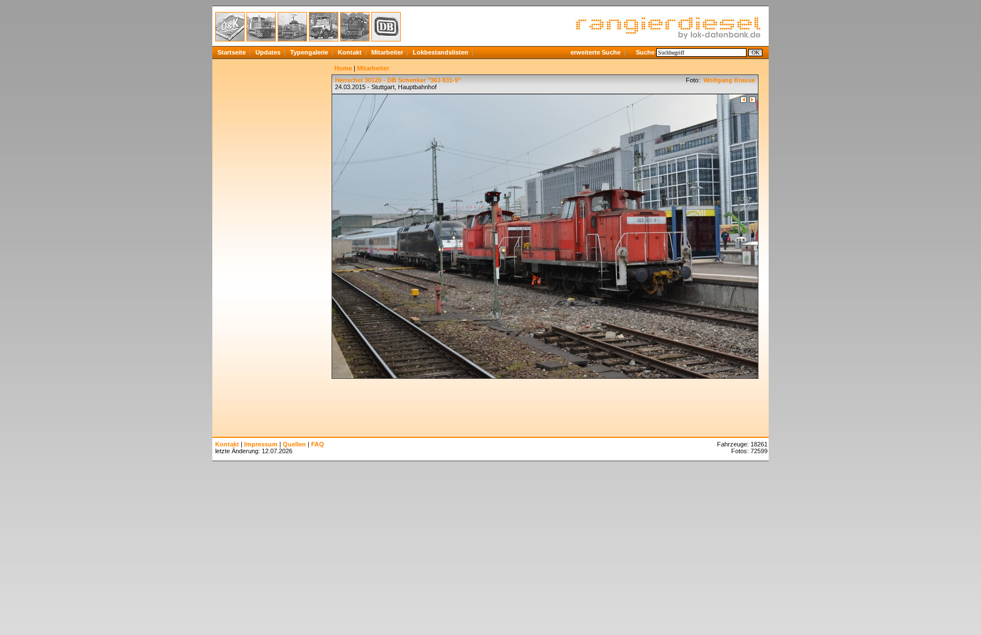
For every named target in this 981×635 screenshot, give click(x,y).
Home (343, 68)
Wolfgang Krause (728, 80)
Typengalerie (309, 52)
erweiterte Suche (596, 52)
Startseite (231, 52)
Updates (267, 52)
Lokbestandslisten (440, 52)
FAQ (317, 444)
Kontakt (350, 52)
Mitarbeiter (387, 52)
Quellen (294, 444)
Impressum (261, 444)
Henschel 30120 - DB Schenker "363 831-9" (398, 80)
